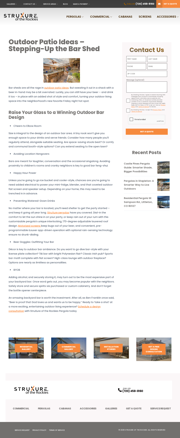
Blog (65, 4)
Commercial (99, 17)
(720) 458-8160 (132, 391)
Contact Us (29, 4)
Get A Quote (133, 408)
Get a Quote (170, 3)
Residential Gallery (26, 348)
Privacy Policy (39, 430)
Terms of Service (57, 430)
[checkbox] (128, 100)
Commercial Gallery (69, 348)
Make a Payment (80, 4)
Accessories (166, 17)
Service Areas (49, 4)
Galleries (11, 4)
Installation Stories (111, 348)
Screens (145, 17)
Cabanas (125, 17)
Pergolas (73, 17)
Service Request (160, 408)
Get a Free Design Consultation (154, 349)
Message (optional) (135, 80)
